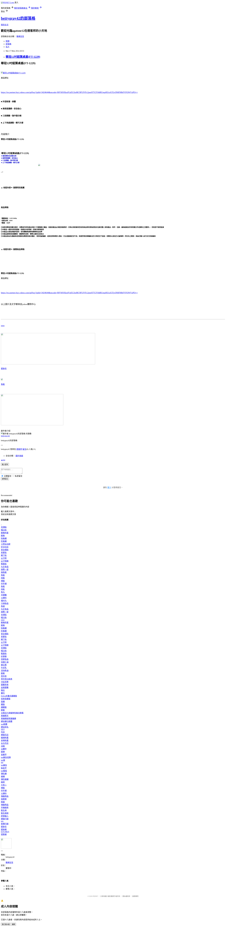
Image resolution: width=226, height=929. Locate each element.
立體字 (4, 749)
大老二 (4, 785)
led (2, 762)
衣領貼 (4, 527)
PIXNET (95, 896)
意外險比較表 (6, 679)
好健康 (4, 656)
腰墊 (3, 704)
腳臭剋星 (4, 533)
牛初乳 (4, 668)
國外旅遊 (19, 456)
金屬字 (4, 755)
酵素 (3, 673)
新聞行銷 (4, 824)
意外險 (4, 676)
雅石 (3, 690)
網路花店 (4, 735)
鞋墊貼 (4, 564)
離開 (13, 924)
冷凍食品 (4, 603)
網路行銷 (4, 819)
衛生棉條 (4, 813)
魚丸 (3, 592)
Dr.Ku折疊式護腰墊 (9, 696)
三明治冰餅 (5, 544)
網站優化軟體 (6, 721)
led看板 (4, 771)
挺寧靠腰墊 (5, 699)
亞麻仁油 (4, 662)
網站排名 (4, 727)
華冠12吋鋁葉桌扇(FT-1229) (23, 56)
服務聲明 (135, 896)
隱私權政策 (126, 896)
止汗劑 (4, 558)
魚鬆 (3, 384)
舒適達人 (4, 816)
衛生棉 (4, 810)
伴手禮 (4, 584)
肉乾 (3, 589)
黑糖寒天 (4, 716)
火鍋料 (4, 598)
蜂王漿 (4, 665)
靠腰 (3, 702)
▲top (3, 460)
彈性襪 (4, 774)
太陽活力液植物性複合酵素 (12, 713)
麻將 (3, 782)
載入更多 (5, 464)
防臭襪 (4, 541)
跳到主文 (4, 25)
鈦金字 (4, 768)
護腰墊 (4, 707)
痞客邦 (19, 449)
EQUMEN (5, 832)
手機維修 (4, 808)
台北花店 (4, 743)
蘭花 (3, 693)
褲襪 (3, 776)
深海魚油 (4, 671)
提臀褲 (4, 834)
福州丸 (4, 601)
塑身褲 (4, 829)
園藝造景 (4, 685)
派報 (3, 746)
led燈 (3, 760)
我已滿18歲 (6, 924)
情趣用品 (4, 796)
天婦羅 (4, 595)
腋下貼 (4, 555)
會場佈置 (4, 740)
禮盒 (3, 581)
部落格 (8, 44)
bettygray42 (5, 436)
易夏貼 (4, 553)
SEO (3, 729)
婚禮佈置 (4, 738)
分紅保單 (4, 682)
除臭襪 (4, 538)
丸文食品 (4, 567)
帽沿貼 (4, 530)
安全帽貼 (4, 550)
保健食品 (4, 659)
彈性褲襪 (4, 779)
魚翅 (3, 606)
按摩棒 (4, 799)
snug (2, 326)
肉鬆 (3, 578)
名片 (7, 47)
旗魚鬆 (4, 572)
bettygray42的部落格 (18, 18)
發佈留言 (5, 479)
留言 (24, 449)
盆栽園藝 (4, 687)
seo (2, 821)
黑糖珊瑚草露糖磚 (8, 719)
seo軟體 (4, 724)
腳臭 (3, 536)
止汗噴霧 (4, 561)
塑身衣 (4, 369)
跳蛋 (3, 802)
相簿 (7, 41)
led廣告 (4, 765)
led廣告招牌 (6, 757)
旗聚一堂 (4, 570)
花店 (3, 732)
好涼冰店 (4, 547)
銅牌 (3, 752)
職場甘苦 (20, 36)
